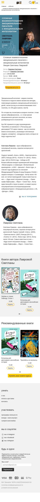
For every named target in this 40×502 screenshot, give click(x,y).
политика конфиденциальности (12, 485)
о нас (3, 395)
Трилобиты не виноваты (28, 360)
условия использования (9, 488)
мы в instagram (9, 434)
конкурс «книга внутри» (9, 418)
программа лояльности (9, 415)
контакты (4, 401)
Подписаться (7, 469)
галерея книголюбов (8, 421)
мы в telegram (9, 440)
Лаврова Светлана (14, 69)
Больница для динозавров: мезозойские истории (29, 302)
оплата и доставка (7, 398)
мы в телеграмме (29, 196)
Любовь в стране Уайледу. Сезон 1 (7, 297)
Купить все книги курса (20, 375)
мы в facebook (9, 437)
